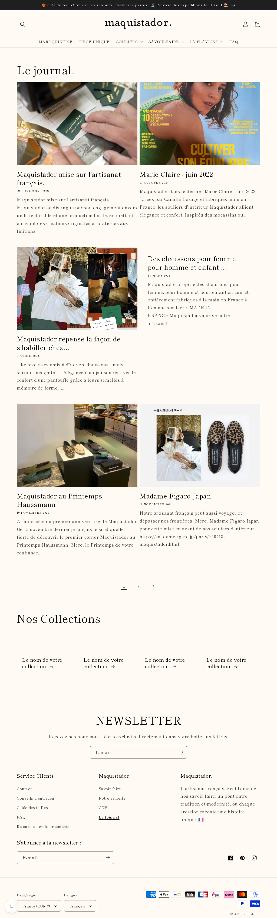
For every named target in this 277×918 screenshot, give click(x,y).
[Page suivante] (153, 586)
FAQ (21, 817)
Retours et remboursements (43, 826)
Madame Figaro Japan (175, 495)
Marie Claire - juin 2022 (176, 174)
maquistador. (251, 914)
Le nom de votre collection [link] (42, 663)
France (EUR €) (36, 906)
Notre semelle (112, 798)
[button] (23, 24)
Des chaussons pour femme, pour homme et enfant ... (193, 262)
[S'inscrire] (181, 752)
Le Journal (109, 817)
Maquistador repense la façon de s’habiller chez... (69, 342)
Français (77, 906)
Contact (24, 788)
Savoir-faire (110, 788)
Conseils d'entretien (35, 798)
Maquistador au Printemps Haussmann (59, 499)
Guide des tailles (32, 807)
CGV (103, 807)
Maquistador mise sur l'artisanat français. (69, 178)
